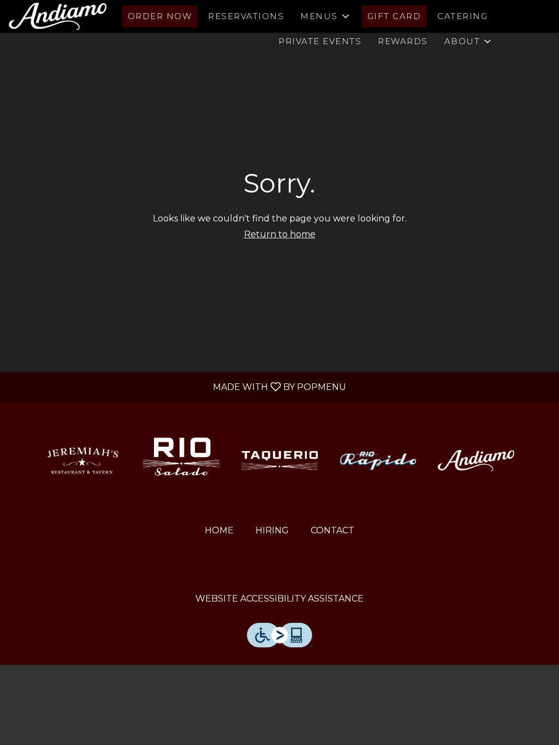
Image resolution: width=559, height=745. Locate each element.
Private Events (319, 41)
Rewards (403, 41)
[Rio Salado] (181, 460)
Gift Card (394, 16)
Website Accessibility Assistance (279, 598)
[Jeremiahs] (83, 460)
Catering (462, 16)
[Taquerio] (279, 460)
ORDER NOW (160, 16)
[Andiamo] (476, 460)
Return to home (280, 234)
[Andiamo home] (58, 16)
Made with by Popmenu (177, 386)
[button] (325, 16)
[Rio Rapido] (378, 460)
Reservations (246, 16)
